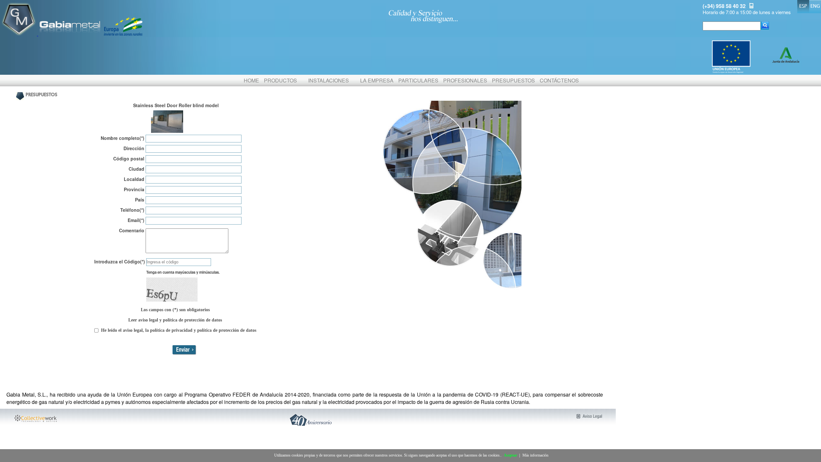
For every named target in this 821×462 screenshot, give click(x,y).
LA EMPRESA (377, 80)
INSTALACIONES (328, 80)
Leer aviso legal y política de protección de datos (175, 320)
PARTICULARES (418, 80)
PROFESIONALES (465, 80)
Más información (535, 455)
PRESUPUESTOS (513, 80)
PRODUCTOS (280, 80)
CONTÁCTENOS (559, 80)
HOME (251, 80)
